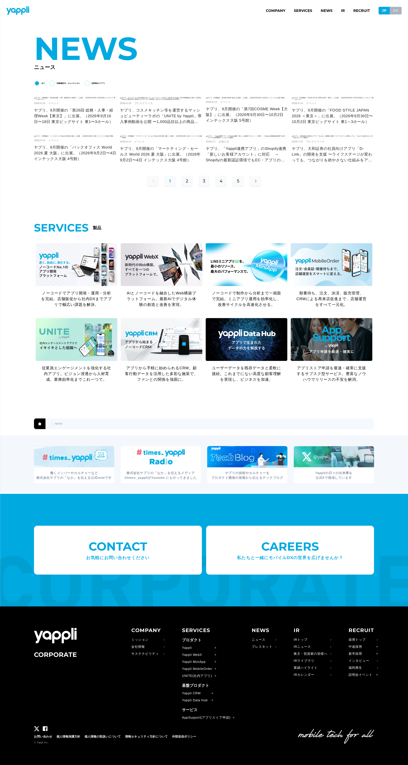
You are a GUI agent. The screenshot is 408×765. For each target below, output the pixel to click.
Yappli (187, 647)
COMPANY (275, 10)
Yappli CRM (191, 693)
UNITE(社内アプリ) (197, 675)
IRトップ (301, 639)
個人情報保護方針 (68, 736)
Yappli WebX (192, 654)
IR (343, 10)
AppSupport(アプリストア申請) (206, 717)
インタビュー (359, 660)
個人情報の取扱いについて (103, 736)
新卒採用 (355, 653)
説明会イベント (361, 674)
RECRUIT (361, 10)
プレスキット (262, 646)
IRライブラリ (304, 660)
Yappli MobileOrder (197, 668)
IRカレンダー (304, 674)
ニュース (258, 639)
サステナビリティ (145, 653)
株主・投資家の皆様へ (310, 653)
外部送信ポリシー (184, 736)
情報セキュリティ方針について (146, 736)
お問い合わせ (43, 736)
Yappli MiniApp (194, 661)
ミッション (140, 639)
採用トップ (357, 639)
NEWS (326, 10)
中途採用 (355, 646)
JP (384, 10)
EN (395, 10)
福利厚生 (355, 667)
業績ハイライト (306, 667)
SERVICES (303, 10)
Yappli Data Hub (195, 700)
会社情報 (138, 646)
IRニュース (302, 646)
